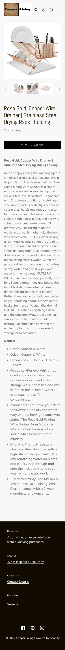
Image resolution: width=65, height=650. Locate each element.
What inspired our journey (25, 562)
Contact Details (18, 581)
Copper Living (24, 638)
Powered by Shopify (47, 638)
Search (12, 604)
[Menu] (59, 9)
